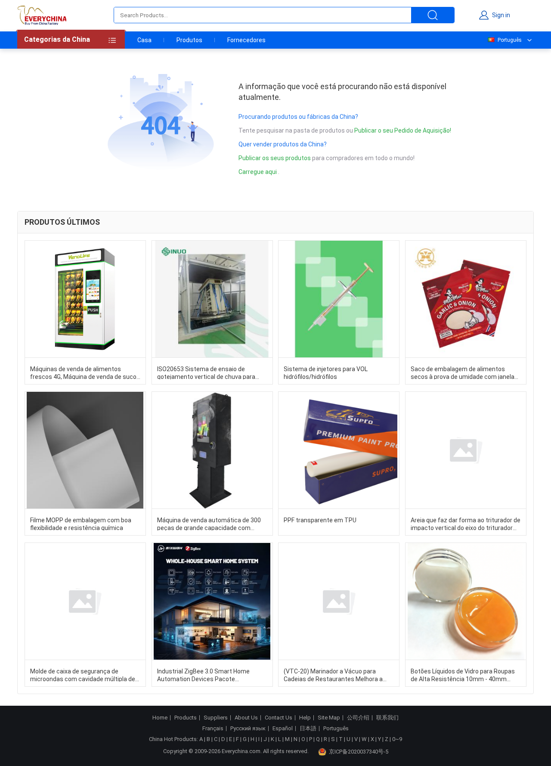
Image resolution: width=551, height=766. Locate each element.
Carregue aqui (257, 171)
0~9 (397, 739)
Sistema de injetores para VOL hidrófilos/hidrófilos (326, 372)
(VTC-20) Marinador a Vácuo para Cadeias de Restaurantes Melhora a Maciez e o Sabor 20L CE (333, 675)
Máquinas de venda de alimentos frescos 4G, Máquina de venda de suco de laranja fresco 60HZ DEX (83, 372)
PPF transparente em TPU (320, 520)
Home (159, 717)
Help (305, 717)
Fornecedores (246, 40)
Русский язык (248, 728)
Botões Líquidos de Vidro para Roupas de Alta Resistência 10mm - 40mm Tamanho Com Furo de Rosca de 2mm (463, 675)
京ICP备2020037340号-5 (358, 751)
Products (185, 717)
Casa (144, 40)
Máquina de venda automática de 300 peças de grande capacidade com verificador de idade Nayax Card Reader (210, 523)
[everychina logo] (41, 15)
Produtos (189, 40)
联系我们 (387, 717)
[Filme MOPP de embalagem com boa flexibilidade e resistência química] (85, 450)
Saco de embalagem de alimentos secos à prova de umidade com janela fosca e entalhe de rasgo (462, 372)
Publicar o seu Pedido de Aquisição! (402, 130)
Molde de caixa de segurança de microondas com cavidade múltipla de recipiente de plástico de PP (82, 675)
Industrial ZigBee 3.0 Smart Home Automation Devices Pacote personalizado (203, 675)
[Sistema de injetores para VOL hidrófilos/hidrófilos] (339, 299)
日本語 (308, 728)
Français (212, 728)
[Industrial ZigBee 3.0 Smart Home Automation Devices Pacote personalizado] (212, 601)
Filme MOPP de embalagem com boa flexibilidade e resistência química (80, 523)
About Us (246, 717)
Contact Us (278, 717)
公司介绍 (358, 717)
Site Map (329, 717)
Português (510, 40)
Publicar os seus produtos (275, 158)
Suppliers (216, 717)
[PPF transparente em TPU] (339, 450)
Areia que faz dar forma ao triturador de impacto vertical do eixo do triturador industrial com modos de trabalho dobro (466, 523)
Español (282, 728)
